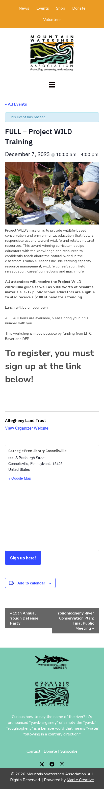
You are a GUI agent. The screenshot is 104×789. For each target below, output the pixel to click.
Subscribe (68, 751)
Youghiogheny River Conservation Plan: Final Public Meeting (75, 621)
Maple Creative (80, 780)
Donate (79, 8)
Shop (60, 8)
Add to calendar (31, 583)
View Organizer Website (26, 428)
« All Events (16, 104)
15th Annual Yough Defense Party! (24, 618)
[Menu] (52, 84)
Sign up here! (23, 558)
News (24, 8)
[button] (42, 764)
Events (42, 8)
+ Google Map (19, 478)
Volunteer (52, 19)
